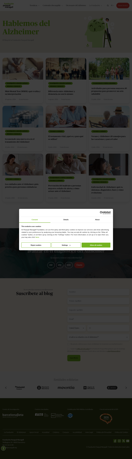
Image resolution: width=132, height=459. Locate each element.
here (37, 237)
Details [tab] (66, 219)
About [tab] (97, 219)
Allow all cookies (96, 245)
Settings (65, 245)
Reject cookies (36, 245)
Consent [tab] (35, 219)
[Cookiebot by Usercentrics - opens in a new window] (101, 212)
